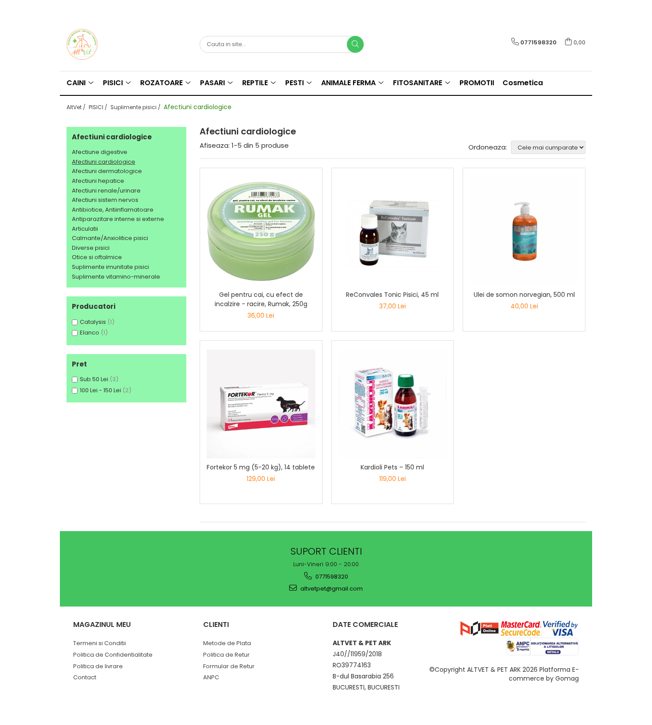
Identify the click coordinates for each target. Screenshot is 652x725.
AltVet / (77, 107)
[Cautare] (355, 44)
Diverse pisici (91, 248)
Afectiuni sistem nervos (105, 200)
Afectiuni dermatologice (107, 171)
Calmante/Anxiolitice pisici (110, 238)
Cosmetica (523, 83)
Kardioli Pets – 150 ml (392, 467)
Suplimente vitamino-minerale (116, 276)
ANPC (211, 677)
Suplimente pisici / (136, 107)
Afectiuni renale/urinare (106, 190)
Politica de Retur (226, 654)
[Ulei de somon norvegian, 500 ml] (524, 231)
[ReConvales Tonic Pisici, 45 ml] (392, 231)
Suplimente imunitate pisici (110, 267)
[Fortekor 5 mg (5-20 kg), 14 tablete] (261, 404)
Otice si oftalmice (97, 257)
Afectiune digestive (99, 152)
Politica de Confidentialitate (113, 654)
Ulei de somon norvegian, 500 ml (524, 294)
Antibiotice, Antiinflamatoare (112, 209)
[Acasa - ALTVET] (111, 44)
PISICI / (99, 107)
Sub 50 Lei (94, 379)
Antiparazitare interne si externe (118, 219)
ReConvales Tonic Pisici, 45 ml (392, 294)
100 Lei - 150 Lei (100, 390)
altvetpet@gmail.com (331, 588)
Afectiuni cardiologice (103, 162)
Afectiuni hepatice (98, 181)
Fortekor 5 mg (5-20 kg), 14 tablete (261, 467)
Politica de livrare (98, 666)
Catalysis (93, 322)
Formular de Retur (229, 666)
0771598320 (331, 576)
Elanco (89, 332)
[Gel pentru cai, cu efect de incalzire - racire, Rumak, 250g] (261, 231)
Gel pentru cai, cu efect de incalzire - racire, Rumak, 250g (261, 299)
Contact (84, 677)
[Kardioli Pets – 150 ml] (392, 404)
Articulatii (85, 229)
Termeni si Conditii (99, 643)
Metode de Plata (227, 643)
